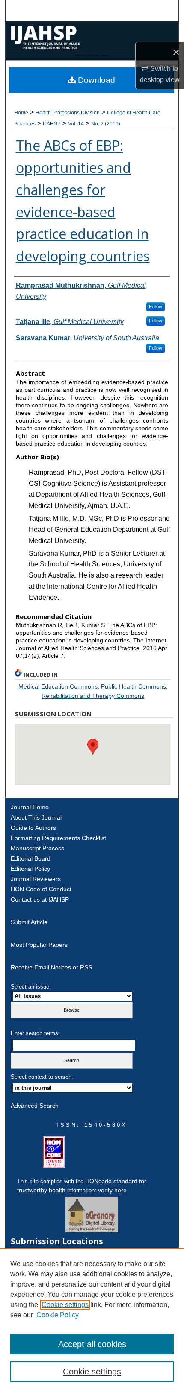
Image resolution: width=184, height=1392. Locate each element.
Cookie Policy (57, 1315)
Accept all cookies (92, 1344)
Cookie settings (65, 1304)
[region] (92, 1320)
